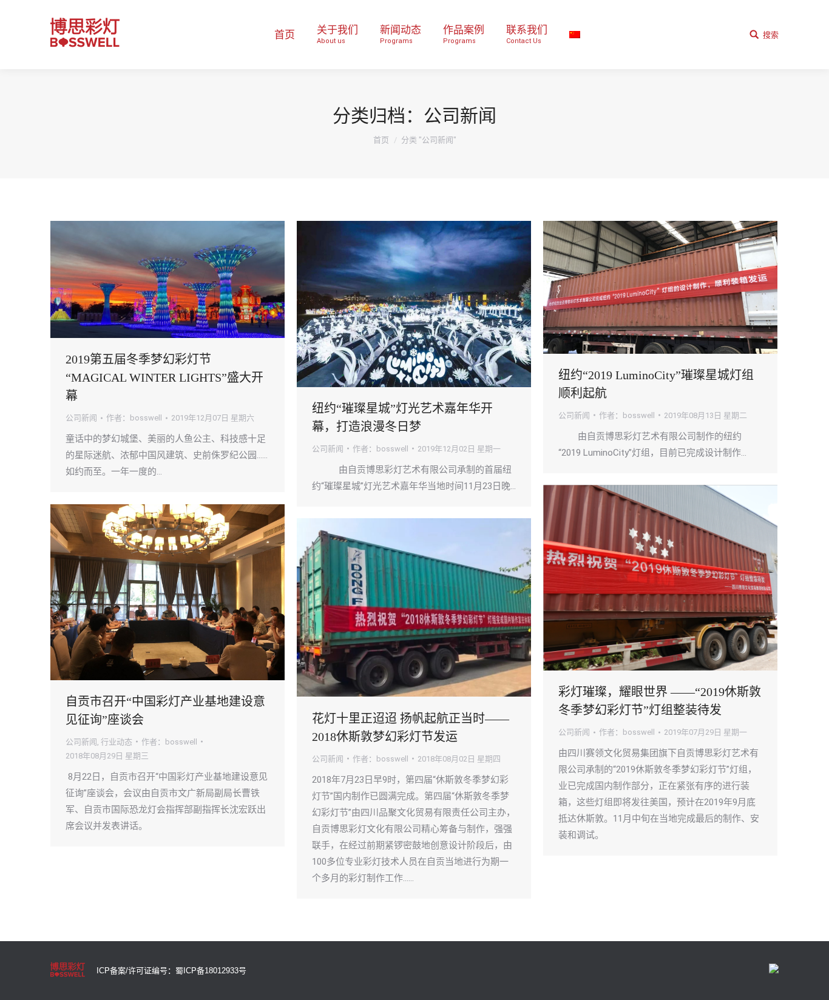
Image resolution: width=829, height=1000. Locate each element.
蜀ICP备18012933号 (210, 970)
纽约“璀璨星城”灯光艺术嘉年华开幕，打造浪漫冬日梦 (402, 417)
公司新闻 (81, 417)
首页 (381, 139)
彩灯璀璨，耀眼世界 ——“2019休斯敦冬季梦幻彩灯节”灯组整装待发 (659, 701)
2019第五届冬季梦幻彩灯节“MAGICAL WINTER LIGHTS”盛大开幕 (164, 377)
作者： (134, 417)
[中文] (575, 34)
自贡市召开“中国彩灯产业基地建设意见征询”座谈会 (165, 710)
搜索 (771, 34)
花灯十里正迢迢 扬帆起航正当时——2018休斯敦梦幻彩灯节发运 (410, 727)
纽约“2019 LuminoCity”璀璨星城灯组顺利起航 (656, 384)
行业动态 (116, 741)
